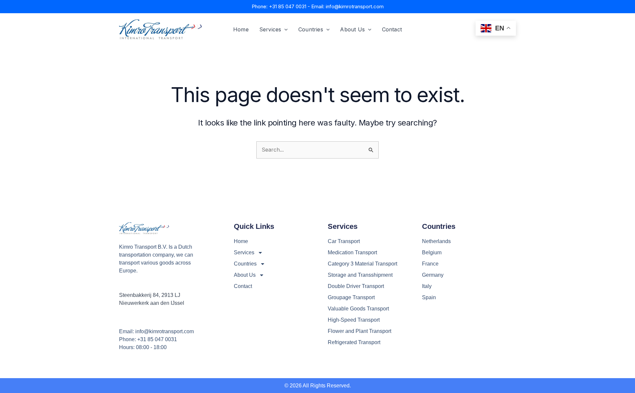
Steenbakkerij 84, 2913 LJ (149, 295)
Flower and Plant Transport (359, 331)
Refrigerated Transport (354, 342)
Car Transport (344, 241)
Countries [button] (310, 29)
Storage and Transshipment (360, 275)
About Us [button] (352, 29)
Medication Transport (352, 252)
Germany (433, 275)
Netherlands (436, 241)
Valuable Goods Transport (358, 308)
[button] (284, 29)
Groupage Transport (351, 297)
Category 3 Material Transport (362, 264)
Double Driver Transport (356, 286)
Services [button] (270, 29)
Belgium (432, 252)
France (430, 264)
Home (241, 29)
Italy (427, 286)
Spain (429, 297)
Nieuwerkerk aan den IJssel (151, 303)
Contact (392, 29)
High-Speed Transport (354, 320)
